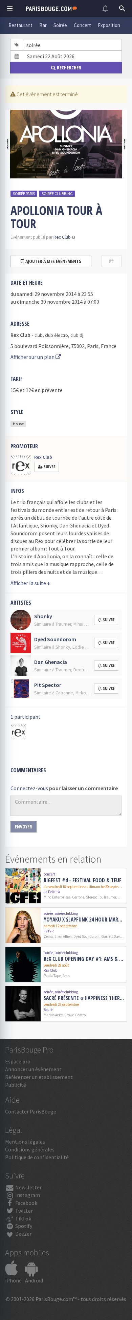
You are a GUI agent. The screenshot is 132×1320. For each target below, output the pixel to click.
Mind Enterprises (57, 897)
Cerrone (78, 897)
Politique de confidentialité (37, 1157)
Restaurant (20, 25)
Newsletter (28, 1187)
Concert (82, 25)
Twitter (23, 1210)
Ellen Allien (63, 936)
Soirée (60, 25)
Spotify (23, 1225)
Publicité (15, 1084)
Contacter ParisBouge (30, 1111)
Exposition (109, 25)
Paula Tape (52, 975)
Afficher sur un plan (33, 356)
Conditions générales (29, 1149)
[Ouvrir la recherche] (122, 8)
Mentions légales (25, 1141)
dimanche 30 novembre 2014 (50, 301)
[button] (73, 237)
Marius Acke (53, 1015)
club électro (56, 335)
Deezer (22, 1233)
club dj (76, 335)
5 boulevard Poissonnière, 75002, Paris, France (63, 346)
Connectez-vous (29, 788)
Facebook (25, 1202)
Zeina (48, 936)
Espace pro (17, 1061)
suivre (108, 620)
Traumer (110, 897)
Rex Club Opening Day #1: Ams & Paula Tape (84, 958)
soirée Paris (24, 193)
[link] (66, 886)
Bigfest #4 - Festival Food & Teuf (83, 880)
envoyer (23, 826)
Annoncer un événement (33, 1069)
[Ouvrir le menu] (10, 8)
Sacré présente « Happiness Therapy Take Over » (84, 998)
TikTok (22, 1218)
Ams (66, 975)
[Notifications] (105, 8)
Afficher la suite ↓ (30, 583)
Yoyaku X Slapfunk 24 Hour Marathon (84, 919)
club (39, 335)
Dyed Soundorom (86, 936)
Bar (43, 25)
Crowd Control (75, 1015)
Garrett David (112, 936)
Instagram (27, 1195)
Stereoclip (94, 897)
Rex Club (62, 237)
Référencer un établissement (39, 1077)
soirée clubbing (57, 193)
